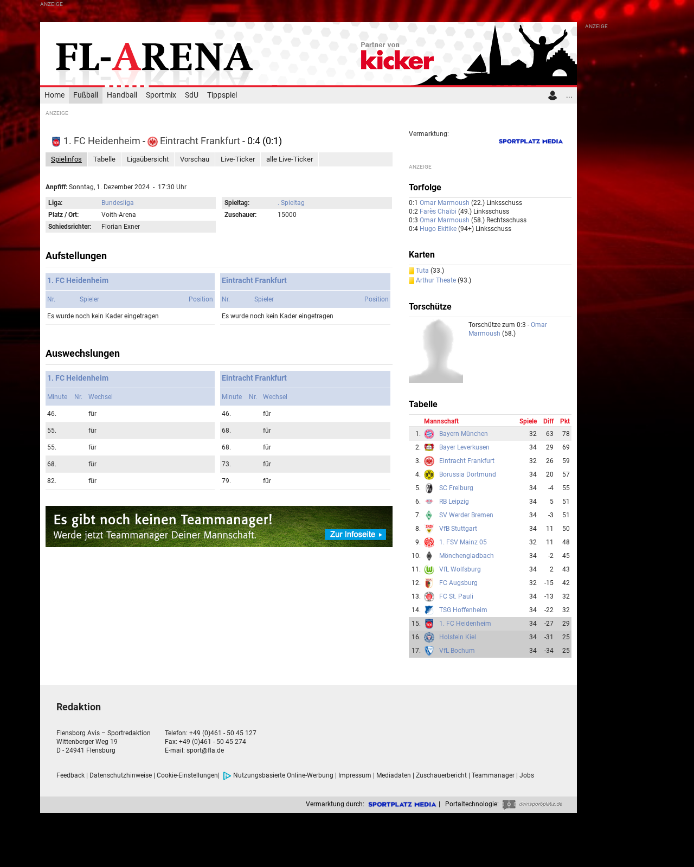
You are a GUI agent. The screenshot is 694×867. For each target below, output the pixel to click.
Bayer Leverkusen (464, 447)
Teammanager (493, 775)
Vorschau (194, 159)
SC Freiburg (456, 488)
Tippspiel (222, 95)
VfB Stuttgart (458, 528)
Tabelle (104, 159)
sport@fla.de (205, 750)
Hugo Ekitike (439, 229)
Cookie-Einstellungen (187, 775)
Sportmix (161, 95)
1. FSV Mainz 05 (463, 542)
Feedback (70, 775)
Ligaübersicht (148, 159)
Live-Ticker (238, 159)
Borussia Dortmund (467, 474)
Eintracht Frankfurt (200, 140)
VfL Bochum (457, 650)
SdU (191, 95)
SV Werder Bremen (466, 515)
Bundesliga (117, 203)
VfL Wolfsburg (460, 569)
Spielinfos (66, 159)
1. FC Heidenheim (102, 140)
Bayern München (463, 434)
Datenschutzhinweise (120, 775)
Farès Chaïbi (439, 211)
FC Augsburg (458, 583)
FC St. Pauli (456, 596)
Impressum (354, 775)
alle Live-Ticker (289, 159)
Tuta (422, 270)
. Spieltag (291, 203)
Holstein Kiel (457, 637)
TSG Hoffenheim (463, 610)
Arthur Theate (436, 280)
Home (54, 95)
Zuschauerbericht (441, 775)
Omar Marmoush (445, 203)
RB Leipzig (454, 501)
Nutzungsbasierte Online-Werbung (283, 775)
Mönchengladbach (466, 556)
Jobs (526, 775)
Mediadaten (393, 775)
